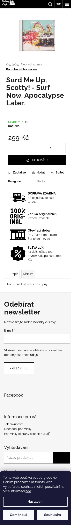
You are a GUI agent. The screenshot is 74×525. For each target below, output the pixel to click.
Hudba (41, 181)
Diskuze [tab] (28, 274)
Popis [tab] (14, 274)
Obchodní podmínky (17, 429)
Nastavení (35, 502)
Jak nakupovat (13, 424)
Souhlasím (52, 515)
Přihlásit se (19, 368)
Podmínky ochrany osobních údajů (27, 433)
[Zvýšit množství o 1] (61, 148)
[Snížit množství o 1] (41, 148)
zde (28, 491)
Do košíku (40, 160)
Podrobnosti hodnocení (21, 69)
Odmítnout (18, 515)
